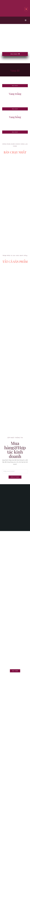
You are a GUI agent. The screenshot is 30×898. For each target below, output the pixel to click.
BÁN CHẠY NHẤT (15, 152)
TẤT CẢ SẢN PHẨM (15, 261)
